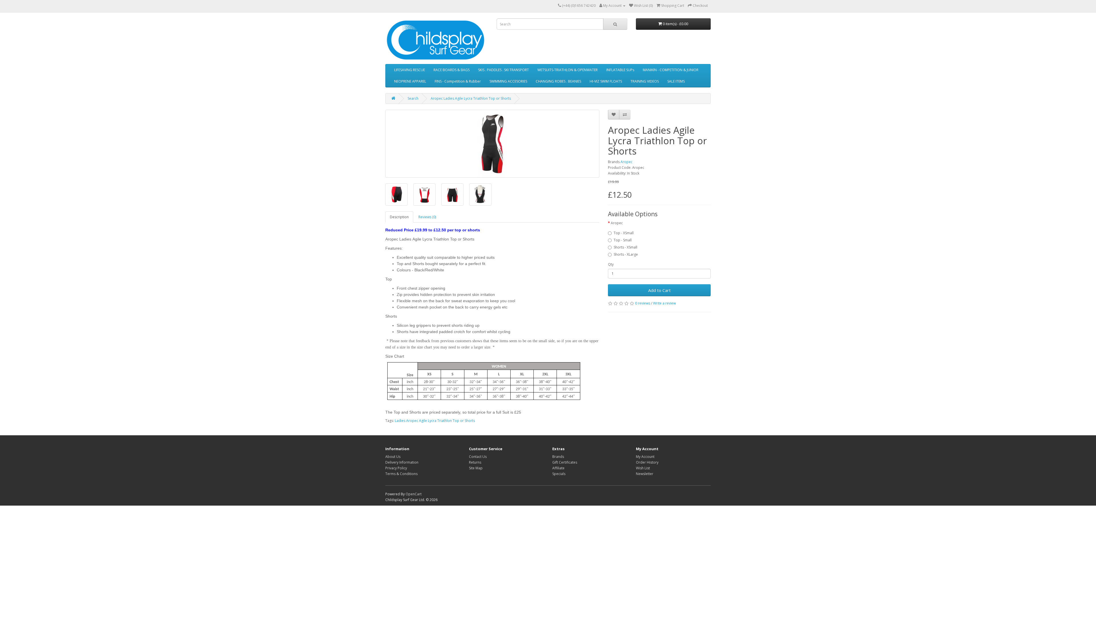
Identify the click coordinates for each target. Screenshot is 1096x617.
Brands (558, 456)
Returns (475, 462)
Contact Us (478, 456)
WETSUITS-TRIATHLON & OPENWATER (567, 69)
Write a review (664, 303)
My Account (645, 456)
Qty (611, 264)
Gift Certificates (564, 462)
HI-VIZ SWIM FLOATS (606, 81)
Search (413, 98)
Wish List (643, 468)
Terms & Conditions (401, 473)
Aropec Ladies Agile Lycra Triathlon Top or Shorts (471, 98)
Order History (647, 462)
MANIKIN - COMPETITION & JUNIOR (670, 69)
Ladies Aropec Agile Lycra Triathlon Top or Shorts (435, 420)
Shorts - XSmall (625, 247)
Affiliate (558, 468)
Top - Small (623, 240)
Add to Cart (659, 290)
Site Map (476, 468)
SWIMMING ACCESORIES (508, 81)
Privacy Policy (396, 468)
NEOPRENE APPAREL (410, 81)
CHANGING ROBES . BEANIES (558, 81)
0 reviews (642, 303)
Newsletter (644, 473)
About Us (392, 456)
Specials (558, 473)
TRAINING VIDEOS (644, 81)
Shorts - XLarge (626, 254)
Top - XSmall (624, 233)
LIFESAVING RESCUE (409, 69)
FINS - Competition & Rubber (458, 81)
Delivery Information (401, 462)
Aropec (626, 161)
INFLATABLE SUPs (620, 69)
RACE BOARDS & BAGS (452, 69)
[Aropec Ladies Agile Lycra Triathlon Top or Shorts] (492, 144)
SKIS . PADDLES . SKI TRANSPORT (503, 69)
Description (399, 217)
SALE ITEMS (676, 81)
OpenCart (414, 494)
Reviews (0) (427, 217)
